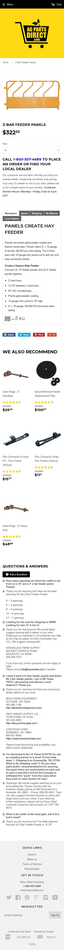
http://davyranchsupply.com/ (21, 723)
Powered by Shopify (44, 931)
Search (32, 854)
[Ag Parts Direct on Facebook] (17, 898)
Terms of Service (32, 864)
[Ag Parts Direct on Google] (36, 898)
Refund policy (32, 868)
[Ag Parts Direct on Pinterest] (27, 898)
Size (5, 143)
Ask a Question (18, 574)
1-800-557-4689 (32, 886)
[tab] (11, 213)
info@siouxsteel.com (32, 669)
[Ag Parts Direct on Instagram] (45, 898)
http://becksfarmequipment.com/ (24, 707)
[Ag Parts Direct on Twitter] (8, 898)
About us (32, 859)
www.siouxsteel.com (32, 890)
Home (5, 62)
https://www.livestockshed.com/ (23, 738)
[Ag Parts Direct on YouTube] (55, 898)
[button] (11, 402)
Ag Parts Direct (23, 931)
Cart (58, 4)
